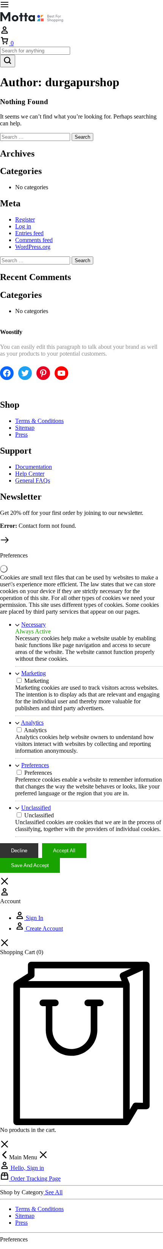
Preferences (35, 765)
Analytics (32, 722)
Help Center (29, 473)
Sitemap (24, 427)
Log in (23, 226)
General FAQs (32, 480)
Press (21, 434)
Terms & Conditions (39, 421)
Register (25, 219)
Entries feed (29, 233)
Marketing (33, 673)
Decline (19, 850)
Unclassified (36, 807)
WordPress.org (32, 247)
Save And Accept (30, 865)
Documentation (33, 467)
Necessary (33, 624)
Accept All (64, 850)
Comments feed (34, 240)
